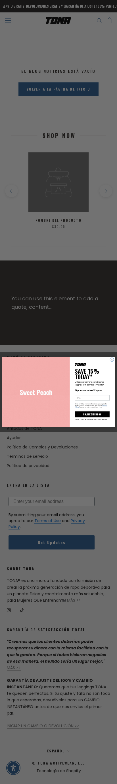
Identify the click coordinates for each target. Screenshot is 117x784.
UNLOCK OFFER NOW (92, 414)
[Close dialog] (112, 360)
